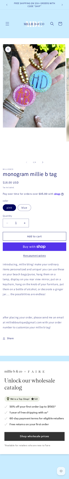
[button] (7, 24)
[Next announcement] (62, 5)
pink (9, 207)
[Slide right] (43, 162)
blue (24, 207)
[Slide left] (26, 162)
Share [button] (10, 338)
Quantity (7, 215)
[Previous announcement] (7, 5)
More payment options (34, 255)
